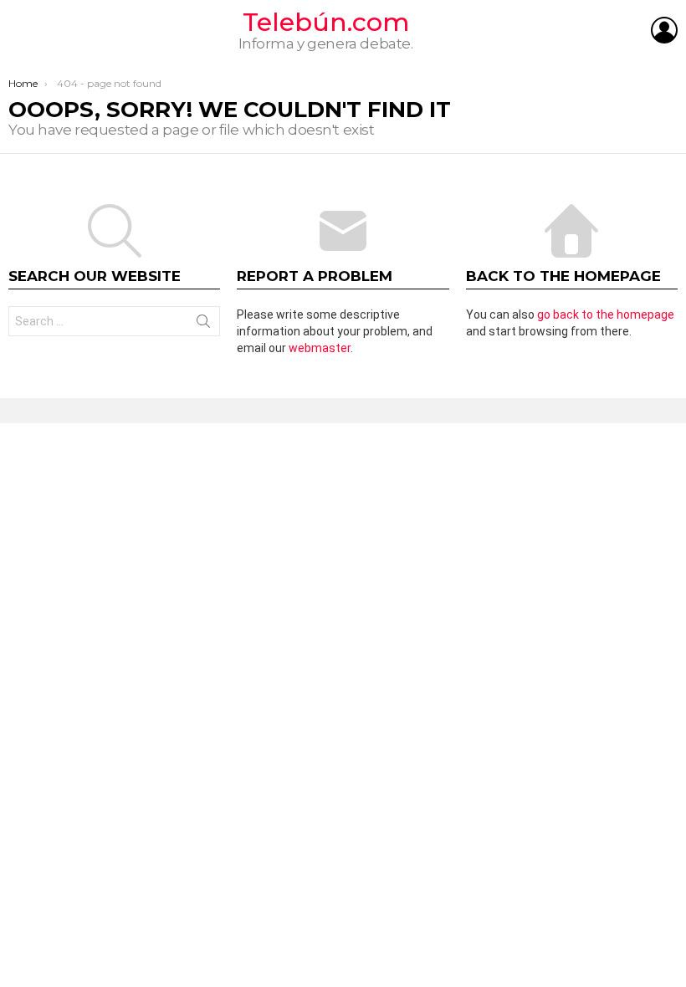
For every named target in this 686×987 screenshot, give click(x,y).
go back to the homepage (605, 314)
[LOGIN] (664, 30)
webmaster (320, 348)
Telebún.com (326, 22)
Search (203, 324)
